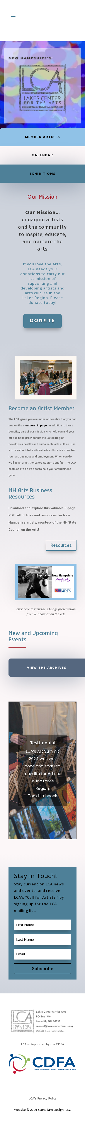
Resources (61, 545)
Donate (42, 321)
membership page (35, 425)
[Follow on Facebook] (38, 1084)
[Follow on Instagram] (46, 1084)
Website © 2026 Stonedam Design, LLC (42, 1110)
